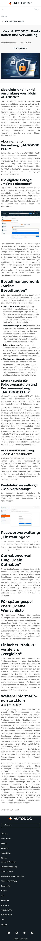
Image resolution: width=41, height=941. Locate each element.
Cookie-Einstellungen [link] (8, 862)
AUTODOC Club (6, 915)
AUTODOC (5, 905)
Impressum (5, 900)
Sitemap (4, 858)
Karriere (3, 843)
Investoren (4, 848)
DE (36, 9)
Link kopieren (19, 48)
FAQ (2, 895)
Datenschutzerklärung (9, 867)
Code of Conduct (7, 871)
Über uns (4, 834)
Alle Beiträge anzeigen (14, 21)
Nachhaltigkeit (6, 838)
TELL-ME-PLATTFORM (9, 881)
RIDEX (3, 920)
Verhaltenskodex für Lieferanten (12, 876)
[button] (3, 9)
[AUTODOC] (20, 3)
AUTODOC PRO (6, 910)
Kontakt (3, 891)
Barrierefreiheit (6, 886)
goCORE (4, 924)
